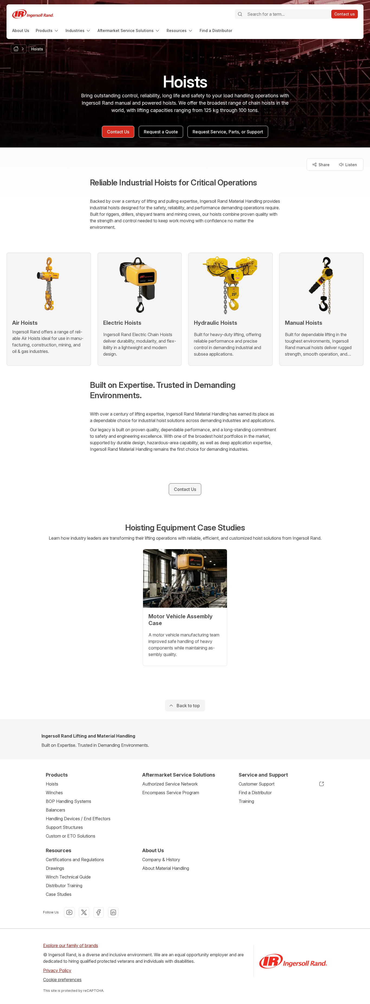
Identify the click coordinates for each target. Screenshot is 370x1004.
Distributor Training (64, 885)
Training (246, 801)
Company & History (161, 859)
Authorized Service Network (170, 784)
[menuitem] (20, 30)
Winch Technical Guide (68, 877)
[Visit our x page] (84, 912)
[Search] (240, 14)
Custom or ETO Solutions (70, 836)
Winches (54, 792)
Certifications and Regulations (75, 859)
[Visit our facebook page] (98, 912)
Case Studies (59, 894)
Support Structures (64, 827)
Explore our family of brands (70, 945)
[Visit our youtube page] (69, 912)
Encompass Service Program (170, 792)
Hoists (52, 784)
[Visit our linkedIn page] (113, 912)
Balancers (55, 810)
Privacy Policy (57, 970)
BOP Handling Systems (68, 801)
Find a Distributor (255, 792)
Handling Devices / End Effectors (78, 818)
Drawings (55, 868)
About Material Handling (165, 868)
